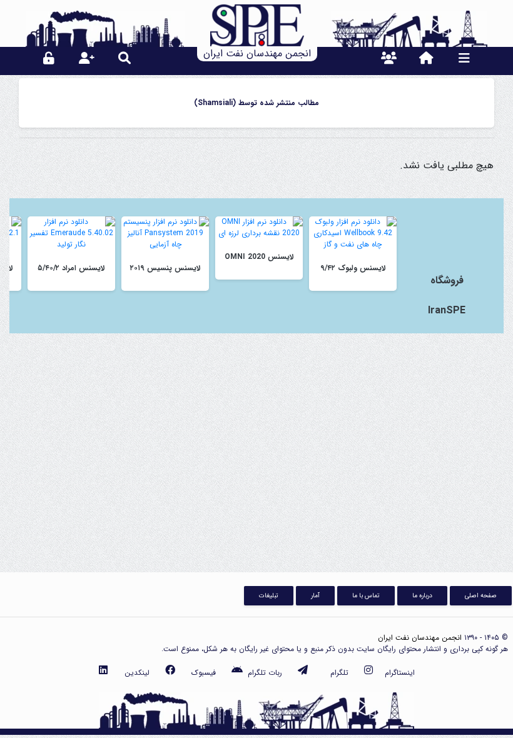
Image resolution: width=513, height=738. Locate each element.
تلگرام (339, 673)
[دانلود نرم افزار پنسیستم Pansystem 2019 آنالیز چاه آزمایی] (165, 233)
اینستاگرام (400, 673)
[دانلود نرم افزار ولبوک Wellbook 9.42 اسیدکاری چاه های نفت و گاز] (353, 233)
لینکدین (137, 673)
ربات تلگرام (265, 673)
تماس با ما (366, 595)
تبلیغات (268, 595)
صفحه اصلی (481, 595)
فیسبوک (203, 673)
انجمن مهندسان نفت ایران (420, 638)
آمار (315, 595)
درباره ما (422, 595)
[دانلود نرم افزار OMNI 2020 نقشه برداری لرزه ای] (259, 227)
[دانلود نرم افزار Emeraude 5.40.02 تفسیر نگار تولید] (71, 233)
